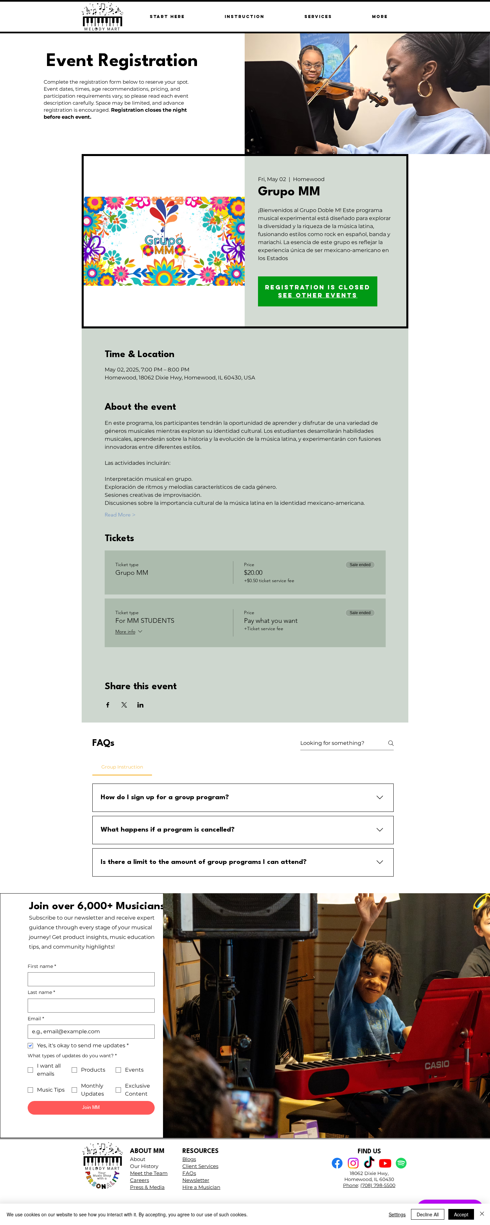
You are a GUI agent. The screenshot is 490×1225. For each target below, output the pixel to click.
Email (36, 1019)
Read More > (120, 514)
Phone (350, 1185)
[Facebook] (337, 1163)
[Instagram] (353, 1163)
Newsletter (195, 1180)
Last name (41, 992)
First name (42, 966)
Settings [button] (397, 1214)
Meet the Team (149, 1173)
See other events (317, 295)
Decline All (428, 1214)
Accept (461, 1214)
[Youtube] (385, 1163)
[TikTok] (369, 1163)
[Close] (482, 1214)
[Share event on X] (124, 705)
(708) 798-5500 (377, 1185)
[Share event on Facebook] (108, 705)
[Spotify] (401, 1163)
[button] (379, 16)
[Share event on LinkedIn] (140, 705)
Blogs (189, 1159)
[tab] (122, 767)
